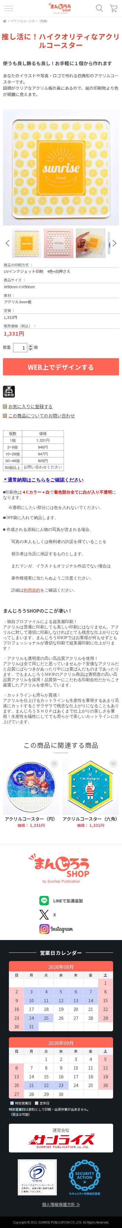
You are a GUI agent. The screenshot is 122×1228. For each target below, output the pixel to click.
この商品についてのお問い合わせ (41, 416)
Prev (7, 243)
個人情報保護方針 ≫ (61, 1204)
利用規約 (32, 590)
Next (114, 243)
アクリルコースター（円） (31, 819)
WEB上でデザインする (61, 367)
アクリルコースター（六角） (91, 819)
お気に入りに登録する (30, 406)
